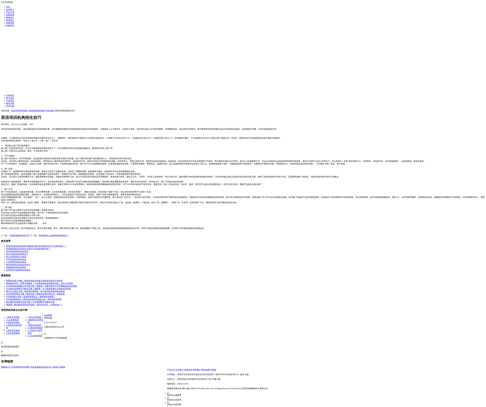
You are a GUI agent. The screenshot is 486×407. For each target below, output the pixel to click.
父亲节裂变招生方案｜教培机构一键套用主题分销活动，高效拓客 (35, 294)
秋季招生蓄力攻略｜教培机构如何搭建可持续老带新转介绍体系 (34, 281)
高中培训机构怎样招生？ (17, 254)
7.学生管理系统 (34, 317)
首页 (8, 7)
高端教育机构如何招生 (16, 267)
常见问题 (10, 106)
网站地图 (205, 370)
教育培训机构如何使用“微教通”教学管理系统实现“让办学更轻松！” (36, 246)
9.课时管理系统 (34, 325)
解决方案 (10, 103)
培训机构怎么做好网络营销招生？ (53, 235)
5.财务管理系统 (13, 330)
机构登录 (10, 25)
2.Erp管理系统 (12, 320)
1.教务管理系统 (13, 317)
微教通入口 (6, 367)
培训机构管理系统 (36, 111)
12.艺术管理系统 (35, 336)
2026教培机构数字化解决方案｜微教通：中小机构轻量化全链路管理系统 (38, 289)
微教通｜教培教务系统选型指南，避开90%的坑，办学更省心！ (34, 305)
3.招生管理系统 (13, 323)
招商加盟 (10, 15)
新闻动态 (10, 17)
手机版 (213, 370)
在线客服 (48, 315)
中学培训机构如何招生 (16, 259)
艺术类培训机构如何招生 (17, 251)
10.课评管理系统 (35, 328)
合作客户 (10, 9)
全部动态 (10, 95)
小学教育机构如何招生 (16, 262)
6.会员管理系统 (13, 333)
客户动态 (10, 98)
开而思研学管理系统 (21, 367)
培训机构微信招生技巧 (20, 235)
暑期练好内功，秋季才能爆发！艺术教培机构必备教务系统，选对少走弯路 (39, 283)
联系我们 (10, 20)
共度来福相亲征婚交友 (40, 367)
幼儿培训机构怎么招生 (16, 257)
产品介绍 (10, 12)
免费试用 (10, 23)
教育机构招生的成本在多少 (18, 265)
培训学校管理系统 (19, 111)
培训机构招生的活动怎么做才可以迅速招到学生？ (28, 249)
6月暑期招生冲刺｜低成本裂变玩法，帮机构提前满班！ (31, 297)
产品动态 (10, 101)
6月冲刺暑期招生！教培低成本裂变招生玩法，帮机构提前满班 (34, 299)
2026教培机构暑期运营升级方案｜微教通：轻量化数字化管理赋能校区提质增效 (41, 286)
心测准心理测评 (58, 367)
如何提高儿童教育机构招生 (18, 270)
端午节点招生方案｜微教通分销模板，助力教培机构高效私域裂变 (35, 291)
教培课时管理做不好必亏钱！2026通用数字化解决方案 (30, 302)
